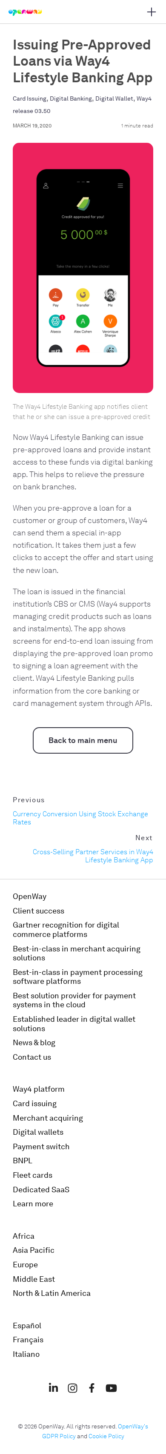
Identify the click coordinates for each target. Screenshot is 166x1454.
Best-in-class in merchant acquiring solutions (76, 953)
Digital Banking (71, 98)
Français (28, 1339)
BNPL (22, 1160)
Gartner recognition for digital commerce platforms (66, 929)
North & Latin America (52, 1293)
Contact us (32, 1057)
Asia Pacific (33, 1250)
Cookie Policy (106, 1436)
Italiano (26, 1354)
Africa (23, 1236)
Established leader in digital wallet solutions (74, 1024)
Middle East (34, 1279)
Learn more (33, 1203)
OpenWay (29, 896)
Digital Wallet (114, 98)
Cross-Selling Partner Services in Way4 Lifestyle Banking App (93, 856)
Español (27, 1325)
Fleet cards (32, 1175)
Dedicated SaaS (41, 1189)
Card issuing (35, 1103)
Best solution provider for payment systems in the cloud (74, 1000)
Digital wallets (38, 1132)
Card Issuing (29, 98)
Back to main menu (83, 740)
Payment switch (41, 1146)
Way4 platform (39, 1089)
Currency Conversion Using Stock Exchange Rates (80, 818)
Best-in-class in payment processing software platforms (78, 977)
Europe (25, 1264)
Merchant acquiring (48, 1118)
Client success (38, 911)
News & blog (34, 1042)
